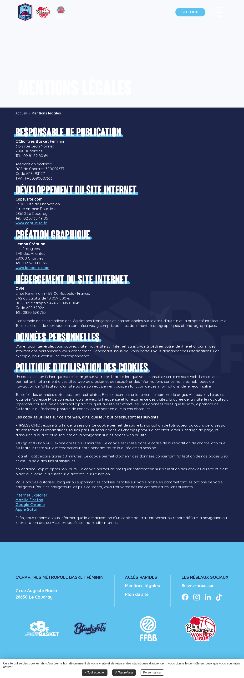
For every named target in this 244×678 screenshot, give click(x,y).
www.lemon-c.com (32, 267)
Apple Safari (26, 509)
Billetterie (190, 12)
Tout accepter (96, 672)
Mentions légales (142, 585)
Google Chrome (30, 504)
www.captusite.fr (31, 223)
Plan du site (137, 594)
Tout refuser (125, 672)
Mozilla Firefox (29, 499)
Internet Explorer (31, 495)
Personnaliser (152, 672)
